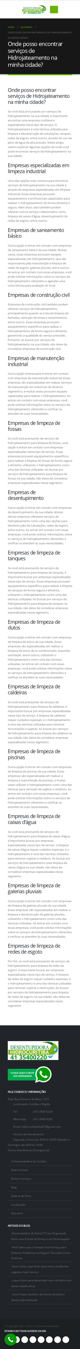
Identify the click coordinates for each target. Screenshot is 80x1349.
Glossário (17, 1213)
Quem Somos (19, 1170)
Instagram (41, 1339)
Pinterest (24, 1339)
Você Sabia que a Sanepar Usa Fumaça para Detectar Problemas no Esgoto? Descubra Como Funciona (41, 1252)
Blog (14, 1187)
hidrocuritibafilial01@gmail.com (41, 1126)
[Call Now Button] (10, 1339)
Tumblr (65, 1339)
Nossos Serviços (21, 1178)
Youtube (33, 1339)
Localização (18, 1204)
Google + (57, 1339)
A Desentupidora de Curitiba (28, 1161)
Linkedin (49, 1339)
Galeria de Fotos (21, 1196)
